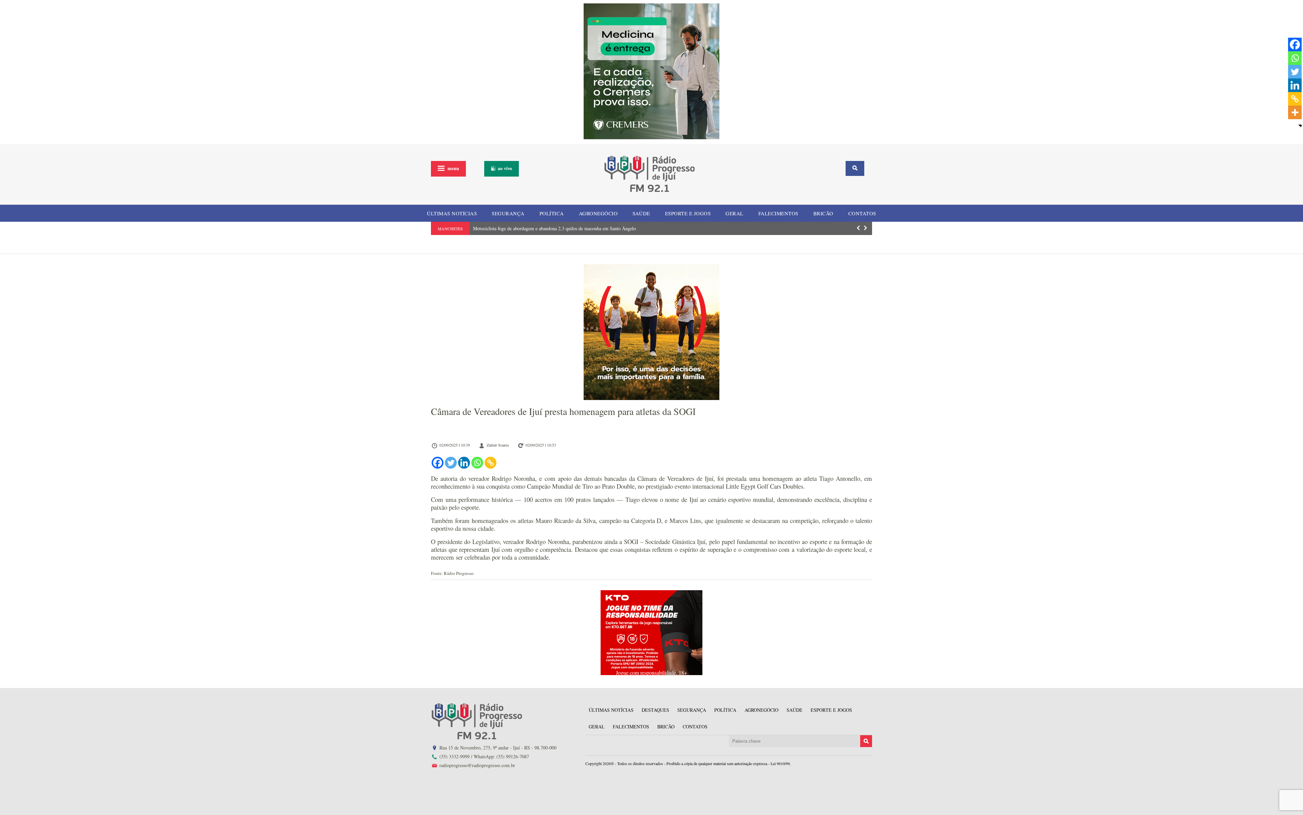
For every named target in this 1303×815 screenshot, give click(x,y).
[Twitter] (451, 463)
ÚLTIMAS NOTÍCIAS (452, 213)
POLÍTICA (552, 213)
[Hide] (1300, 125)
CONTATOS (862, 213)
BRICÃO (823, 213)
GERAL (734, 213)
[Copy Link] (490, 463)
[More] (1295, 112)
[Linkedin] (464, 463)
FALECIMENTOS (778, 213)
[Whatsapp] (477, 463)
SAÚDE (641, 213)
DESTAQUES (655, 710)
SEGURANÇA (508, 213)
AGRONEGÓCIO (598, 213)
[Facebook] (437, 463)
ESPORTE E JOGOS (688, 213)
